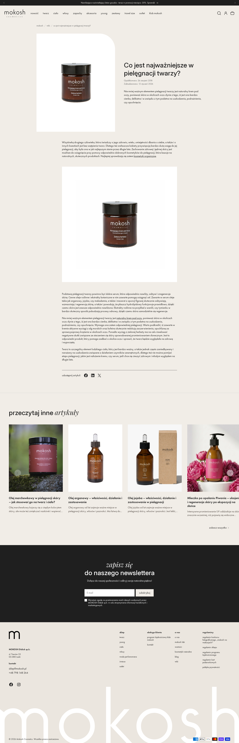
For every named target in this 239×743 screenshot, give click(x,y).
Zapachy (77, 13)
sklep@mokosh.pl (17, 668)
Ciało (55, 13)
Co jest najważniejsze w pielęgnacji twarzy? (72, 25)
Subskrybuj (144, 592)
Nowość (34, 13)
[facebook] (11, 684)
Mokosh (40, 25)
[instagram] (19, 684)
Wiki (48, 25)
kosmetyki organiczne (145, 156)
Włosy (66, 13)
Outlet (142, 13)
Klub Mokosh (155, 13)
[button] (219, 13)
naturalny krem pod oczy (129, 318)
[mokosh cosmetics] (14, 13)
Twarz (46, 13)
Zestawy (116, 13)
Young (104, 13)
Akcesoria (91, 13)
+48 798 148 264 (18, 672)
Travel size (130, 13)
